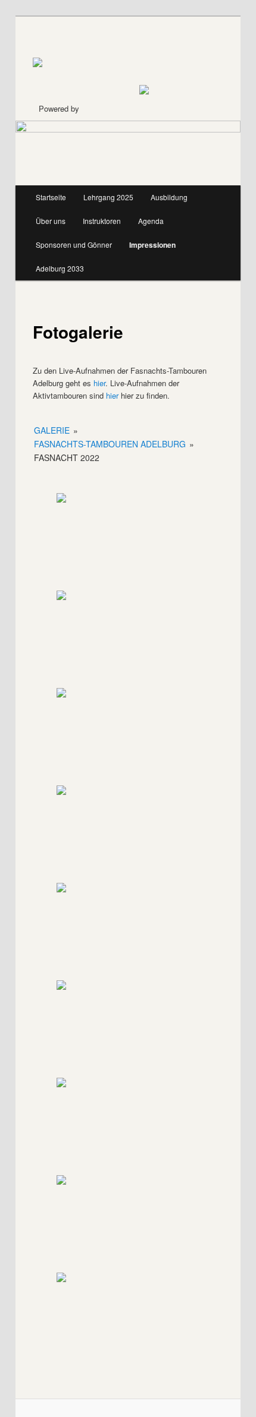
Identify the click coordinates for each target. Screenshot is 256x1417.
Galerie (52, 430)
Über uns (50, 221)
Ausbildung (169, 197)
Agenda (151, 221)
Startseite (51, 197)
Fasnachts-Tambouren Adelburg (110, 444)
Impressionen (152, 244)
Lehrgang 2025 (108, 197)
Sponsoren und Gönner (74, 244)
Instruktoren (102, 221)
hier (99, 383)
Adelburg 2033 (60, 268)
